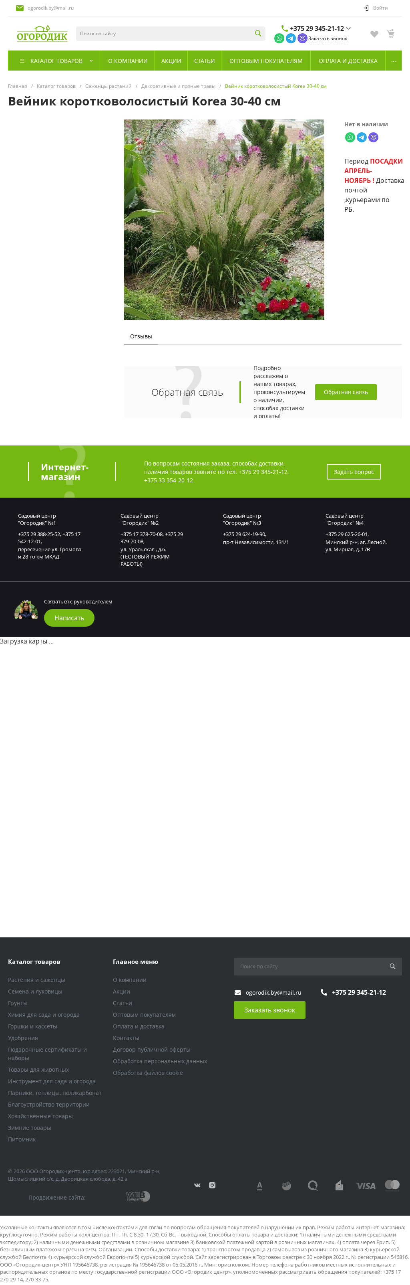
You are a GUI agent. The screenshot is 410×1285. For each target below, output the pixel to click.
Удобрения (23, 1038)
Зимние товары (29, 1127)
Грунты (18, 1003)
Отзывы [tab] (141, 336)
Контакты (126, 1038)
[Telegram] (291, 37)
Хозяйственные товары (40, 1116)
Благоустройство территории (49, 1104)
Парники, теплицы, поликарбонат (55, 1093)
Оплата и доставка (139, 1026)
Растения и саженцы (36, 979)
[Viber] (302, 37)
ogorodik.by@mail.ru (51, 7)
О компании (130, 979)
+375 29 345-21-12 (317, 28)
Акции (121, 991)
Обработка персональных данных (160, 1061)
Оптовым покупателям (144, 1014)
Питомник (22, 1139)
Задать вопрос (354, 472)
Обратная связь (346, 392)
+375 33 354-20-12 (168, 480)
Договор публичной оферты (152, 1049)
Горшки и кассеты (32, 1026)
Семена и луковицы (35, 991)
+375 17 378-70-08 (142, 534)
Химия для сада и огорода (44, 1014)
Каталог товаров (34, 961)
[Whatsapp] (279, 37)
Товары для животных (38, 1069)
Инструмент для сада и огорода (52, 1081)
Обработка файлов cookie (148, 1073)
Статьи (122, 1003)
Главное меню (135, 961)
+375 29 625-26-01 (347, 534)
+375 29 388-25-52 (39, 534)
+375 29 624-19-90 (244, 534)
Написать (69, 617)
